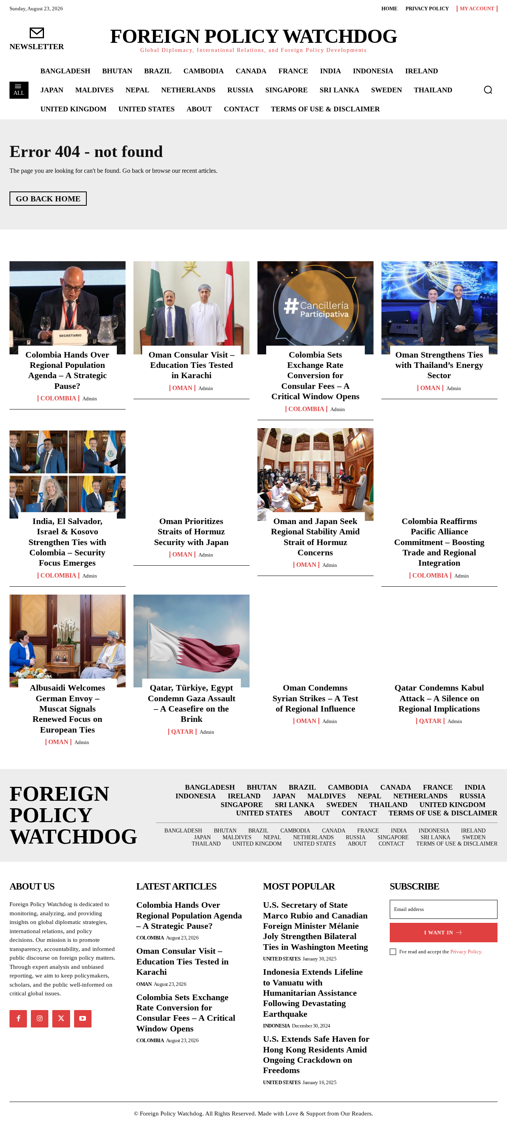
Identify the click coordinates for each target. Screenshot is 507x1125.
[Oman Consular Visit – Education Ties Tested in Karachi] (191, 307)
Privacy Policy (465, 952)
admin (89, 399)
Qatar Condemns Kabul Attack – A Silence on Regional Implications (439, 698)
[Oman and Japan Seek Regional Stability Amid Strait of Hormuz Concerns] (315, 474)
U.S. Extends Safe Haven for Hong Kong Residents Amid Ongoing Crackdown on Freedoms (316, 1054)
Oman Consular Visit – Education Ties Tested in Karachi (191, 365)
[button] (487, 89)
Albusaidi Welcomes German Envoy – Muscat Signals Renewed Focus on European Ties (67, 709)
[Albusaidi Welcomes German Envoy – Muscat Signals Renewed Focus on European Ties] (68, 641)
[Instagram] (39, 1018)
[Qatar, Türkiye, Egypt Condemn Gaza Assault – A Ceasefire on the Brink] (191, 641)
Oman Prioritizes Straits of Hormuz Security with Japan (191, 531)
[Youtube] (82, 1018)
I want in (438, 933)
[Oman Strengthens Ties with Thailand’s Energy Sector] (439, 307)
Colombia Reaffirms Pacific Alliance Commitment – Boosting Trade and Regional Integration (439, 542)
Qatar (182, 732)
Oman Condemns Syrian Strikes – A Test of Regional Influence (315, 698)
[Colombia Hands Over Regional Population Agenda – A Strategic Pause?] (68, 307)
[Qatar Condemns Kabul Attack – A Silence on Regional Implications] (439, 641)
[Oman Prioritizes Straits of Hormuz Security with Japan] (191, 474)
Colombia (58, 398)
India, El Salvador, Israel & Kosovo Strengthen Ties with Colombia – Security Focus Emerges (67, 542)
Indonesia (276, 1026)
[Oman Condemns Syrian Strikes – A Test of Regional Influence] (315, 641)
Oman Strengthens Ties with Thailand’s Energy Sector (439, 365)
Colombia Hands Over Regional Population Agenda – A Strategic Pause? (67, 370)
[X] (61, 1018)
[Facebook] (18, 1018)
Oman (182, 388)
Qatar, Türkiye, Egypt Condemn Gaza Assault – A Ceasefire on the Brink (191, 703)
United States (282, 959)
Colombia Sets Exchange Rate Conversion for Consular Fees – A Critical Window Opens (315, 376)
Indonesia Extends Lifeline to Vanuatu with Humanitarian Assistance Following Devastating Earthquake (313, 993)
